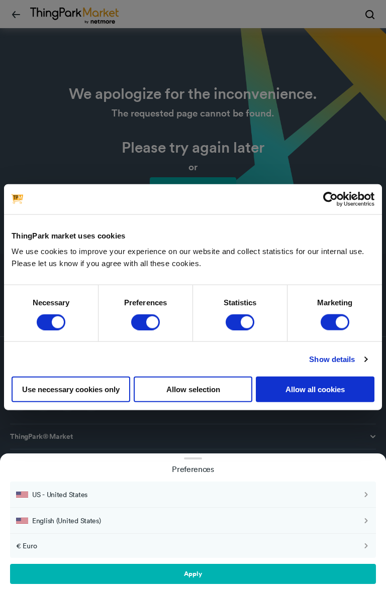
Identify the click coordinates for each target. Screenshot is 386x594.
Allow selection (193, 389)
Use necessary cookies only (71, 389)
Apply (193, 573)
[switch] (145, 322)
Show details (332, 358)
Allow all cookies (315, 389)
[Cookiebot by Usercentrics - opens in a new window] (330, 198)
